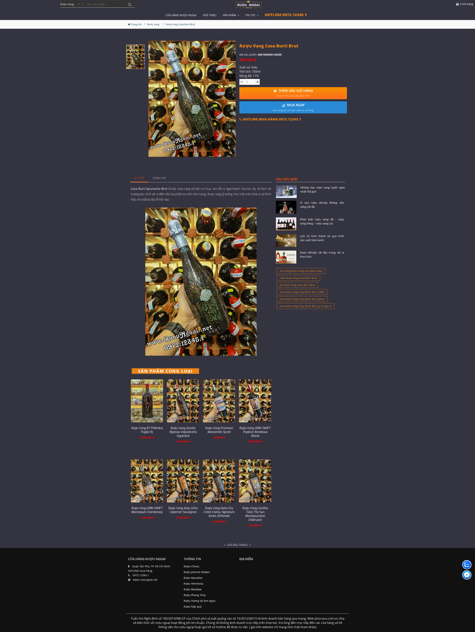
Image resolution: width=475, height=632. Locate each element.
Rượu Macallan (193, 578)
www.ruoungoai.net (145, 579)
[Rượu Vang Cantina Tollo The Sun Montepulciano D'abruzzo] (255, 480)
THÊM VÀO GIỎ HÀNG (295, 92)
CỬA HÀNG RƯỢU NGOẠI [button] (181, 15)
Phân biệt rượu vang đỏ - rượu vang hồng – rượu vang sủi (322, 221)
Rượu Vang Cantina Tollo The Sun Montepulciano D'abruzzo (255, 514)
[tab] (139, 178)
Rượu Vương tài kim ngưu (199, 601)
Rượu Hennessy (193, 583)
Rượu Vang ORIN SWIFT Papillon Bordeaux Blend (255, 432)
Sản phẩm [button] (230, 15)
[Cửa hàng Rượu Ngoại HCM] (248, 4)
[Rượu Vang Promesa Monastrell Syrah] (219, 400)
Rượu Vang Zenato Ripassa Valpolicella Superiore (183, 432)
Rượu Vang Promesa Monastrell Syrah (219, 430)
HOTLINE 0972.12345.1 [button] (286, 15)
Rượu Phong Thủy (195, 595)
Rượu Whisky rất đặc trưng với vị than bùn (322, 254)
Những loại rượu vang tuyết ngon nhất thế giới (322, 189)
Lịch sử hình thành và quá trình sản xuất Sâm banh (322, 238)
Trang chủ (136, 24)
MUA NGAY (293, 107)
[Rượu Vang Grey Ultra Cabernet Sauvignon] (183, 480)
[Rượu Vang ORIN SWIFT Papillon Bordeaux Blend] (255, 400)
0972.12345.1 (141, 575)
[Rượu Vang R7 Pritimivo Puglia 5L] (147, 400)
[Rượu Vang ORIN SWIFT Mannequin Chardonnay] (147, 480)
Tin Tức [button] (250, 15)
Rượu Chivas (191, 566)
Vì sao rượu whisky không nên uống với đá (322, 205)
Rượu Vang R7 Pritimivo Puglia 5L (147, 430)
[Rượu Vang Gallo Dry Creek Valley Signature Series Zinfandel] (219, 480)
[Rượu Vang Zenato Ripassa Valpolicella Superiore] (183, 400)
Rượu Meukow (193, 589)
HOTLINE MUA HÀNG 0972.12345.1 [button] (271, 119)
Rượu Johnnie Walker (197, 572)
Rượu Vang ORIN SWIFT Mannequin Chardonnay (147, 510)
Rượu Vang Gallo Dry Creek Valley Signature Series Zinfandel (219, 512)
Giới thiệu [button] (209, 15)
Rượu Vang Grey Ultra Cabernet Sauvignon (183, 510)
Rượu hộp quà (193, 606)
